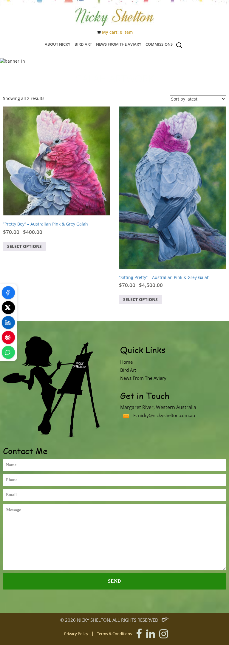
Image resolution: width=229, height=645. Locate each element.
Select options (24, 246)
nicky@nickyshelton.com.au (166, 415)
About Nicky (57, 44)
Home (126, 362)
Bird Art (83, 44)
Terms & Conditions (114, 634)
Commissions (159, 44)
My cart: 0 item (117, 32)
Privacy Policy (76, 634)
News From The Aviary (118, 44)
